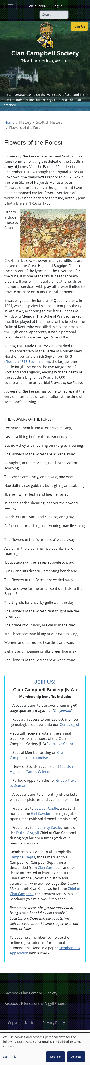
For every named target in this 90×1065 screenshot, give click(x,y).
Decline (55, 1057)
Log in (57, 6)
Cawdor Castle (46, 808)
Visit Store (37, 6)
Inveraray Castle (48, 827)
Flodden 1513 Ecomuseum (27, 361)
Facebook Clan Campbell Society (30, 993)
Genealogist (69, 724)
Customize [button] (10, 1057)
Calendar (45, 771)
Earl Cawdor (41, 813)
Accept (76, 1057)
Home (9, 122)
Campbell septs (22, 857)
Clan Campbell (49, 867)
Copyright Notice (22, 1022)
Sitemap (57, 1031)
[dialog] (45, 1049)
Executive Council (61, 743)
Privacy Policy (54, 1022)
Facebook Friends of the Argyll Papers (35, 1003)
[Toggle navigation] (10, 6)
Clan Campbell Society (45, 53)
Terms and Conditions (26, 1031)
